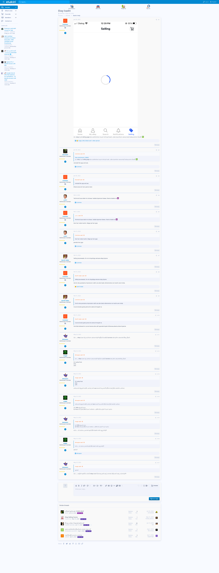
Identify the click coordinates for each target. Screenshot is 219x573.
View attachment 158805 (82, 157)
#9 (159, 296)
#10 (158, 315)
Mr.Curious (151, 530)
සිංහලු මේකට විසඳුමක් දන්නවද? (74, 523)
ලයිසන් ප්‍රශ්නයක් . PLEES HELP (74, 511)
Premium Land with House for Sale (10, 29)
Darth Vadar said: (80, 276)
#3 (159, 176)
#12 (158, 351)
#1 (159, 19)
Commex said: (79, 154)
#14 (158, 396)
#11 (158, 334)
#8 (159, 272)
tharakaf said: (79, 180)
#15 (158, 417)
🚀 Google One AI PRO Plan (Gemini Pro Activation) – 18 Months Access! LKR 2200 (10, 76)
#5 (159, 212)
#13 (158, 374)
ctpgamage (150, 536)
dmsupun (65, 339)
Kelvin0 (67, 537)
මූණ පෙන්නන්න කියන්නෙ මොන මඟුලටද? (78, 529)
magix (65, 356)
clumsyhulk (151, 513)
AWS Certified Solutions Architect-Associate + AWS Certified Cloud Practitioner (10, 39)
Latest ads (4, 25)
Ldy (153, 524)
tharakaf (65, 154)
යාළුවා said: (78, 215)
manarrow (68, 519)
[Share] (156, 20)
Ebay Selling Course (71, 517)
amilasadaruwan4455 (71, 531)
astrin (66, 513)
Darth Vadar (65, 260)
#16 (158, 438)
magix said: (78, 378)
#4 (159, 195)
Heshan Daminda (70, 525)
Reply (157, 145)
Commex (62, 13)
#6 (159, 231)
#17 (158, 462)
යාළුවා (65, 200)
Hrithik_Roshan (150, 518)
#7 (159, 255)
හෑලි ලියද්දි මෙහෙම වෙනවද (73, 535)
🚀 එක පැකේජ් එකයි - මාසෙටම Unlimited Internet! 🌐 (10, 52)
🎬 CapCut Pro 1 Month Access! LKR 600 (9, 63)
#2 (159, 150)
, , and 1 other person (89, 140)
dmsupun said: (79, 355)
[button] (4, 1)
